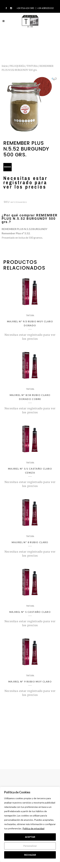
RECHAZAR (30, 855)
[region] (30, 824)
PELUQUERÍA (17, 65)
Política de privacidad (33, 828)
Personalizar (30, 846)
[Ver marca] (7, 170)
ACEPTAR (30, 837)
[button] (54, 79)
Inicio (5, 65)
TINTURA (32, 65)
